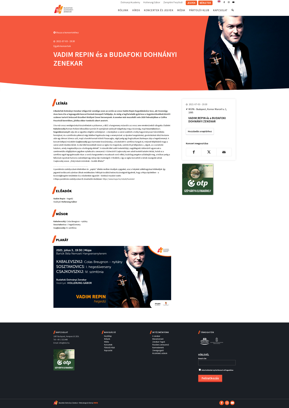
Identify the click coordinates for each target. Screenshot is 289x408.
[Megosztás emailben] (224, 152)
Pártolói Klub (109, 347)
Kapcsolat (108, 350)
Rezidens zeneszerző (160, 344)
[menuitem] (130, 2)
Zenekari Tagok (158, 342)
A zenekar (156, 336)
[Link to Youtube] (233, 2)
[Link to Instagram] (229, 2)
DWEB (95, 403)
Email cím (202, 358)
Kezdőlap (108, 336)
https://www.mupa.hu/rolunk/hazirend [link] (118, 179)
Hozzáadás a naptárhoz (200, 131)
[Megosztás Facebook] (193, 152)
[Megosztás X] (208, 152)
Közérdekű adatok (159, 353)
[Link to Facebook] (224, 2)
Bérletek (205, 3)
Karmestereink (158, 347)
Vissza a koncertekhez (67, 32)
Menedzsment (157, 339)
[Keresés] (233, 10)
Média (106, 342)
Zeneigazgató (158, 350)
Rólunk (107, 339)
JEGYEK (191, 3)
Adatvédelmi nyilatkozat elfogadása (217, 370)
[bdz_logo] (63, 9)
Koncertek (108, 344)
